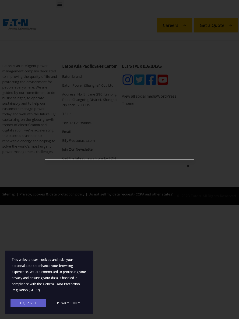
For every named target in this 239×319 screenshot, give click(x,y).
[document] (119, 159)
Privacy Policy (68, 303)
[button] (188, 166)
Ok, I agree (28, 303)
